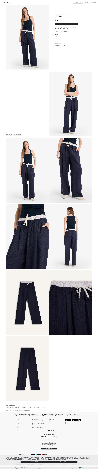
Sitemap (17, 427)
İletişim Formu (51, 420)
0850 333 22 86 (51, 423)
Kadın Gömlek (23, 407)
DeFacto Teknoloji (19, 426)
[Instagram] (76, 420)
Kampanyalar (34, 426)
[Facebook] (69, 420)
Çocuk (54, 436)
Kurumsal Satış (18, 423)
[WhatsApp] (66, 420)
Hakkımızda (18, 420)
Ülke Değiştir (69, 423)
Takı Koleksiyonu (37, 407)
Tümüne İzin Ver (63, 461)
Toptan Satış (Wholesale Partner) (22, 424)
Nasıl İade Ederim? (36, 422)
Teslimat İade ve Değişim (60, 45)
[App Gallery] (44, 454)
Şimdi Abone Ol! (49, 448)
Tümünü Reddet (34, 461)
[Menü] (2, 2)
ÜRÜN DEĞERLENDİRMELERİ (60, 41)
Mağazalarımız (51, 419)
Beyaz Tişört (17, 407)
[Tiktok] (80, 420)
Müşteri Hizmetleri (52, 422)
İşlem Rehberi (34, 424)
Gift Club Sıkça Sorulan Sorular (38, 423)
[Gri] (55, 20)
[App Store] (32, 454)
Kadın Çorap (44, 407)
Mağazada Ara (58, 36)
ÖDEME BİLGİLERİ (58, 43)
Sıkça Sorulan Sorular (36, 419)
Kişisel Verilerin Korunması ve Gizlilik (38, 427)
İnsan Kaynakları (19, 422)
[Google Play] (38, 454)
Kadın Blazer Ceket (9, 407)
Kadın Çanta (30, 407)
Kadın (44, 436)
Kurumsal (18, 419)
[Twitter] (73, 420)
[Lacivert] (57, 20)
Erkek (49, 436)
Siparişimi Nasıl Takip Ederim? (38, 420)
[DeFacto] (8, 2)
